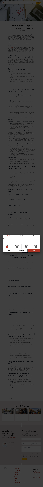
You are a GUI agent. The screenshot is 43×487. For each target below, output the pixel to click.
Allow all (34, 250)
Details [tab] (21, 235)
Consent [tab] (8, 235)
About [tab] (34, 235)
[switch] (17, 247)
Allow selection (21, 250)
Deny (9, 250)
